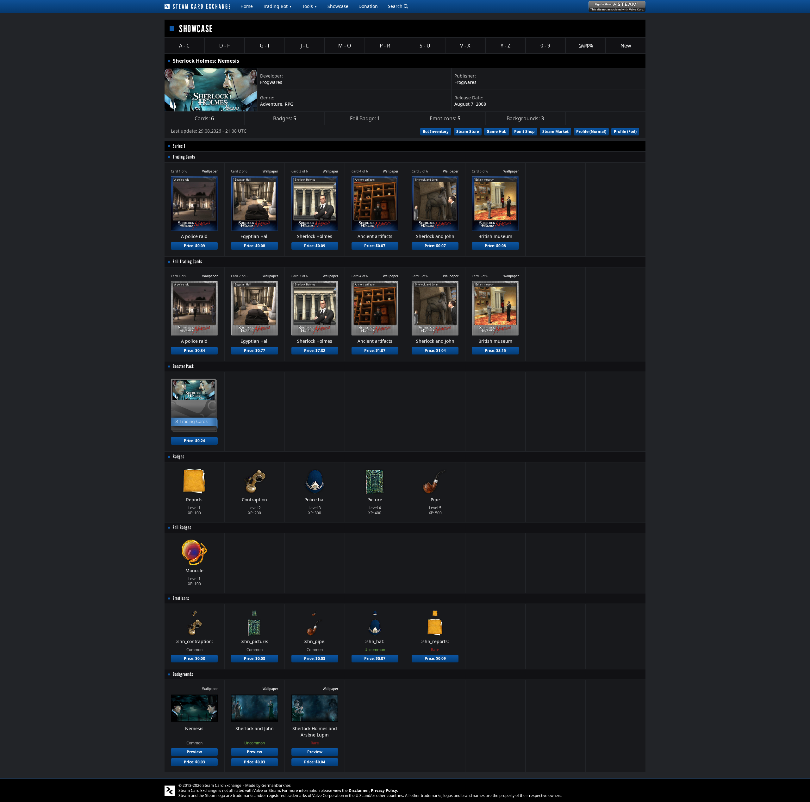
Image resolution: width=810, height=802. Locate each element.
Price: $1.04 (435, 350)
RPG (289, 104)
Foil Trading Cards (187, 262)
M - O (344, 45)
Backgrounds (183, 674)
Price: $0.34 (194, 350)
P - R (385, 45)
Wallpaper (210, 171)
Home (246, 6)
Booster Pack (183, 366)
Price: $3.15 (495, 350)
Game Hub (497, 131)
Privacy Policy (384, 790)
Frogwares (271, 82)
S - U (425, 45)
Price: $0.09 (194, 245)
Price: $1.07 (374, 350)
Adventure (271, 104)
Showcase (337, 6)
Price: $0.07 (374, 245)
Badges (178, 457)
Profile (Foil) (625, 131)
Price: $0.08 (254, 245)
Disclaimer (359, 790)
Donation (368, 6)
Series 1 (179, 146)
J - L (304, 45)
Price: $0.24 (194, 440)
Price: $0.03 (194, 658)
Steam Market (555, 131)
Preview (194, 752)
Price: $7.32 (314, 350)
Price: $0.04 (314, 762)
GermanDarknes (276, 785)
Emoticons (181, 598)
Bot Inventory (436, 131)
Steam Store (467, 131)
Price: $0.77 (254, 350)
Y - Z (505, 45)
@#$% (585, 45)
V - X (465, 45)
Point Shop (524, 131)
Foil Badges (182, 527)
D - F (224, 45)
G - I (264, 45)
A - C (184, 45)
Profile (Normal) (591, 131)
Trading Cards (184, 157)
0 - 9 (545, 45)
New (625, 45)
